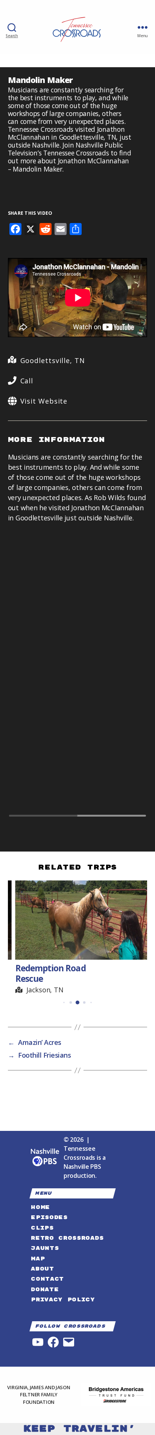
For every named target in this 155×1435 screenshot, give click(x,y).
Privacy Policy (63, 1299)
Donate (45, 1289)
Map (38, 1259)
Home (40, 1207)
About (42, 1269)
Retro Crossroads (67, 1238)
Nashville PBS (82, 1166)
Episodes (49, 1217)
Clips (42, 1228)
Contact (47, 1279)
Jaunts (45, 1248)
